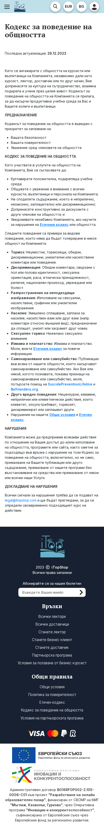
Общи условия (52, 687)
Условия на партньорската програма (52, 718)
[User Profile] (94, 6)
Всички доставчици (52, 624)
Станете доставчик (52, 647)
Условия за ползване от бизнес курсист (52, 663)
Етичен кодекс (52, 702)
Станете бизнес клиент (52, 639)
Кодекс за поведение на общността (52, 710)
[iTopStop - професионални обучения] (20, 6)
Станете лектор (52, 632)
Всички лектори (52, 616)
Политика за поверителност (52, 694)
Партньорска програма (52, 655)
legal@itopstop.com (21, 500)
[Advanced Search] (55, 6)
